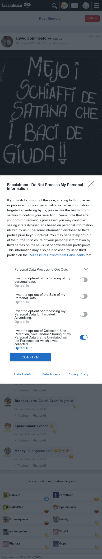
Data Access (51, 374)
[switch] (84, 279)
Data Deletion (24, 374)
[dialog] (51, 279)
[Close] (92, 185)
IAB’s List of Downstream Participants (57, 255)
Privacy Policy (78, 374)
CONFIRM (30, 357)
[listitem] (51, 269)
